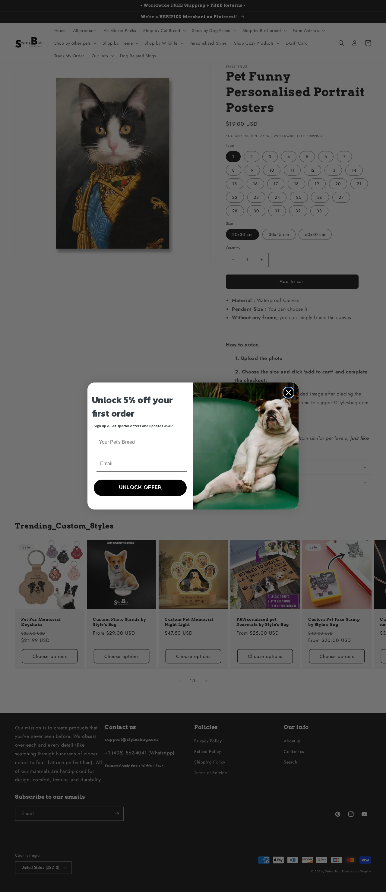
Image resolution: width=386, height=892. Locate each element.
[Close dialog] (288, 392)
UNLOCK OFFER (140, 488)
